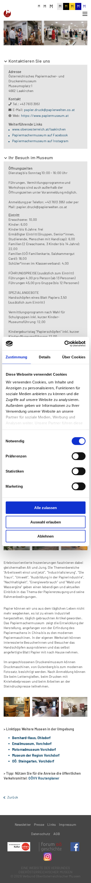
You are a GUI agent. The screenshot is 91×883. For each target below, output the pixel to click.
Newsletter (23, 824)
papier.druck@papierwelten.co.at (49, 110)
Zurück (12, 797)
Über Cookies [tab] (73, 357)
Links (51, 824)
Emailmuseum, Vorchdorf (31, 744)
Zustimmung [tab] (16, 357)
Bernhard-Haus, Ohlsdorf (31, 738)
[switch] (78, 456)
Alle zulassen (45, 508)
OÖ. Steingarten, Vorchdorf (33, 761)
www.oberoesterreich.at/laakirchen (39, 129)
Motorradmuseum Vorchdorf (34, 749)
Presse (39, 824)
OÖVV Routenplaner (43, 778)
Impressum (67, 824)
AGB (56, 834)
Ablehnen (45, 536)
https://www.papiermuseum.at (45, 115)
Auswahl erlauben (45, 522)
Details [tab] (45, 357)
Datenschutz (40, 834)
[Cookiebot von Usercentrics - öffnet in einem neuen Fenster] (64, 343)
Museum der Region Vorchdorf (35, 755)
